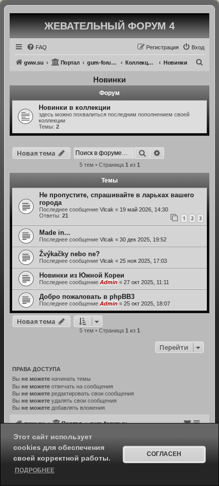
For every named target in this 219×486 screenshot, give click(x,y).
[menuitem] (36, 47)
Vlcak (107, 209)
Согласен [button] (164, 454)
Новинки (109, 79)
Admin (109, 282)
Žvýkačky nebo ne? (69, 254)
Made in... (54, 232)
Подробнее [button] (34, 470)
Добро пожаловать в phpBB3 (86, 296)
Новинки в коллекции (75, 107)
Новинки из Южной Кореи (81, 275)
